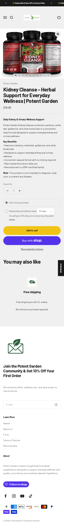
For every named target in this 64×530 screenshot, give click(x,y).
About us (7, 429)
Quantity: (7, 184)
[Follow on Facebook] (5, 496)
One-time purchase (19, 202)
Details (12, 220)
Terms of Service (11, 440)
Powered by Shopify (31, 520)
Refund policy (10, 445)
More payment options (32, 249)
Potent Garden (10, 83)
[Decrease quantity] (7, 190)
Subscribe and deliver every (23, 211)
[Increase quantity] (20, 190)
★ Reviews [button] (61, 268)
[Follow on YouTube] (22, 496)
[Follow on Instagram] (14, 496)
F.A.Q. (6, 434)
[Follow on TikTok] (30, 496)
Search (6, 423)
